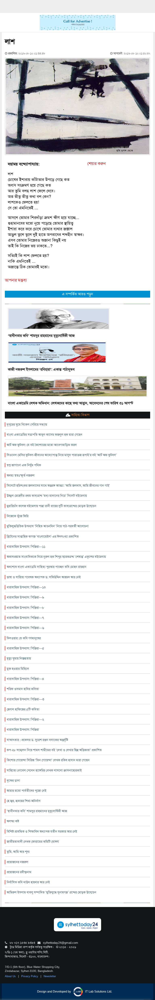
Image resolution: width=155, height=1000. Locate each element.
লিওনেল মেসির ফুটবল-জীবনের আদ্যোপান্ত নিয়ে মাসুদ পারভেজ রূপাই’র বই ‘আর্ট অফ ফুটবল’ (62, 455)
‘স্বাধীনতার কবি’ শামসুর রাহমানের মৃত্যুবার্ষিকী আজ (41, 335)
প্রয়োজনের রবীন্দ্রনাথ (19, 872)
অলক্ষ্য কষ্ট (13, 821)
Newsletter (50, 976)
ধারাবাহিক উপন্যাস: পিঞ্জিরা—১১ (26, 546)
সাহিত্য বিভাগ (79, 414)
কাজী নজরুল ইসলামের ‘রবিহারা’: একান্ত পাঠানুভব (41, 369)
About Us (11, 976)
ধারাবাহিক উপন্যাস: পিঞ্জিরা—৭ (25, 618)
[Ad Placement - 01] (77, 22)
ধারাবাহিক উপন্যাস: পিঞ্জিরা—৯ (25, 597)
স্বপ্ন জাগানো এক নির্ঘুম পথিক (24, 465)
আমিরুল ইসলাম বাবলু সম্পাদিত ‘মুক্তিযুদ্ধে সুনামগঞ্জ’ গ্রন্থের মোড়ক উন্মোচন (51, 892)
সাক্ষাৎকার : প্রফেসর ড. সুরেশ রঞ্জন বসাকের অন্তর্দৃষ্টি (37, 740)
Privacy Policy (30, 976)
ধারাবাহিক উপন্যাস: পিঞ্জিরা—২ (25, 719)
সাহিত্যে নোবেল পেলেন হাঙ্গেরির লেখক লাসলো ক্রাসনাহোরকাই (44, 770)
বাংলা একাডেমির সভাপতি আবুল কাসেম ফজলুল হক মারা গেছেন (44, 434)
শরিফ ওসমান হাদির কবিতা (23, 689)
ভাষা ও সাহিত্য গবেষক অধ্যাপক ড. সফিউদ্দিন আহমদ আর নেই (44, 577)
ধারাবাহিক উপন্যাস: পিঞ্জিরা (23, 729)
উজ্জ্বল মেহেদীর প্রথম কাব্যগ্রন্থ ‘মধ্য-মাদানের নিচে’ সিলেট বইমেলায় (47, 496)
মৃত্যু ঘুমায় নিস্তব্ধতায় (19, 658)
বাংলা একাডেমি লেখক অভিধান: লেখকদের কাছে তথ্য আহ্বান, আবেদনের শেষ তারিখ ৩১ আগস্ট (70, 403)
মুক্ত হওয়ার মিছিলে (18, 669)
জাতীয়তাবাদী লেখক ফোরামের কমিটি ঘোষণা (33, 841)
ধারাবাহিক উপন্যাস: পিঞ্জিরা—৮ (25, 608)
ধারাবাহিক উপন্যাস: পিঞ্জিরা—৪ (25, 679)
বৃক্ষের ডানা (13, 780)
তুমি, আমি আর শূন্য (18, 852)
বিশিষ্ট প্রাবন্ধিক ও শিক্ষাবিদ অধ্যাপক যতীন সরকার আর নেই (42, 831)
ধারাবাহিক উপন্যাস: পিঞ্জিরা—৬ (25, 628)
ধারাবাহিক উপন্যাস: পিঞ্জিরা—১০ (26, 587)
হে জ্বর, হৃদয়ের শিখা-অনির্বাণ (23, 801)
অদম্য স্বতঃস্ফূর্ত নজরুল (21, 475)
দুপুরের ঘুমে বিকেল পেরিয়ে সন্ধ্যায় (27, 424)
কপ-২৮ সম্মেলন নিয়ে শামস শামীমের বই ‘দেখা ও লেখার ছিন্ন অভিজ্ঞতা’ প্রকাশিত (54, 750)
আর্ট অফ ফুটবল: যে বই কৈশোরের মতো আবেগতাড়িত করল (42, 445)
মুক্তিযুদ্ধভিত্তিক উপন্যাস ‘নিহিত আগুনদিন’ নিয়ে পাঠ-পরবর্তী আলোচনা (48, 526)
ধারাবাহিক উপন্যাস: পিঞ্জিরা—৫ (25, 648)
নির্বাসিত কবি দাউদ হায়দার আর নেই (28, 882)
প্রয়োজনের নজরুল (17, 862)
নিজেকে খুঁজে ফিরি (17, 516)
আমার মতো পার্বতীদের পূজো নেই (26, 791)
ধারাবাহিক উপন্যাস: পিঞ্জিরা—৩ (25, 699)
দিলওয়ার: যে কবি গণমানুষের (24, 638)
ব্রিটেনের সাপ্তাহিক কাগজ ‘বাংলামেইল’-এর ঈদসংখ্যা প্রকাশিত (43, 536)
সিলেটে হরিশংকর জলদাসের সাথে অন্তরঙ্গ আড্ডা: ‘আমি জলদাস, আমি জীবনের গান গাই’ (58, 485)
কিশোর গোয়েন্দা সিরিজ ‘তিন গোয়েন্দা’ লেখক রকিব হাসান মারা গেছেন (48, 760)
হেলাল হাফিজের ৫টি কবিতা (23, 709)
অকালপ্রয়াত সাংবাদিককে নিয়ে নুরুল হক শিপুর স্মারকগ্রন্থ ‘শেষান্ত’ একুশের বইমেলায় (56, 557)
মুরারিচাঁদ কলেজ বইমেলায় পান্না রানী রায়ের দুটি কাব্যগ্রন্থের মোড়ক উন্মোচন (51, 506)
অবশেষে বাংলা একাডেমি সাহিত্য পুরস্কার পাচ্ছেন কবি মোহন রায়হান (46, 567)
